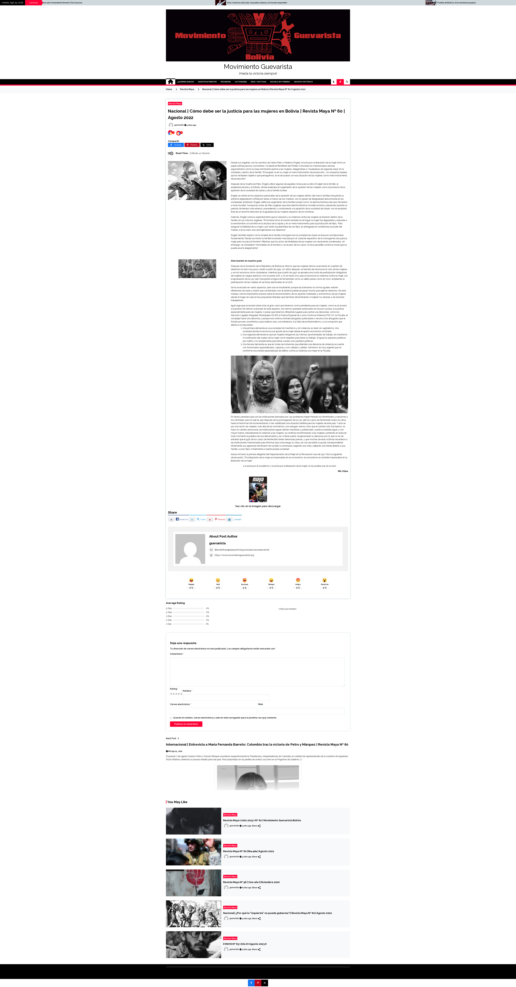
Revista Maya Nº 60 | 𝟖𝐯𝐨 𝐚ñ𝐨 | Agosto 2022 (248, 851)
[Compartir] (251, 983)
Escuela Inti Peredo (280, 82)
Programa (226, 82)
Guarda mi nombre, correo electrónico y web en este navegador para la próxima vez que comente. (225, 717)
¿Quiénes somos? (185, 82)
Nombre (187, 691)
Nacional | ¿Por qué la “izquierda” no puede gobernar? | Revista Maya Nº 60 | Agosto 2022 (277, 913)
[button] (334, 82)
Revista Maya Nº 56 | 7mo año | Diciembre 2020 (251, 882)
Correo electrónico (180, 704)
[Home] (170, 82)
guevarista (217, 543)
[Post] (264, 983)
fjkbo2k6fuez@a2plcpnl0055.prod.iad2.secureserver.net (242, 550)
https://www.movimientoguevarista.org (234, 555)
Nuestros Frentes (207, 82)
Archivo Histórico (303, 82)
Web (260, 704)
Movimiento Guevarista (258, 66)
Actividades (241, 82)
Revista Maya (175, 103)
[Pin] (258, 983)
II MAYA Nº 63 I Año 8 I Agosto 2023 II (245, 943)
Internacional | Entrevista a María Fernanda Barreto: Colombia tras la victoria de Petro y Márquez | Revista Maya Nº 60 (257, 744)
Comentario (177, 654)
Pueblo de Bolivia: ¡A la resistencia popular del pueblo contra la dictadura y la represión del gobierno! (73, 3)
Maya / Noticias (258, 82)
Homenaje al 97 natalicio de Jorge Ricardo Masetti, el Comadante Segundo (271, 3)
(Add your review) (287, 609)
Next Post (171, 738)
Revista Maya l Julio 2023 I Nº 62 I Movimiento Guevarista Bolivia (262, 820)
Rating (174, 689)
